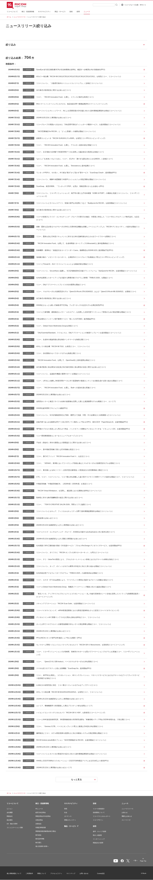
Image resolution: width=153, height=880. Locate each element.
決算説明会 (39, 820)
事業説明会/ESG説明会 (43, 816)
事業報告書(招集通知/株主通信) (45, 831)
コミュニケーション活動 (15, 827)
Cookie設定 (101, 873)
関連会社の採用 (98, 843)
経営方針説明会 (40, 812)
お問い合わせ (84, 873)
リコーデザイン (98, 820)
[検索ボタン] (116, 4)
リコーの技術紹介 (99, 809)
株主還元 (38, 842)
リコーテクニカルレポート (101, 816)
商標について (41, 873)
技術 (94, 803)
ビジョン (10, 809)
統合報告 (10, 820)
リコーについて (12, 803)
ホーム (9, 17)
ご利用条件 (29, 873)
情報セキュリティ (70, 820)
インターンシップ (99, 839)
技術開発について (99, 812)
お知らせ (125, 812)
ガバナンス (68, 816)
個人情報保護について (14, 873)
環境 (65, 809)
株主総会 (38, 835)
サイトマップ (71, 873)
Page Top (143, 861)
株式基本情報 (39, 839)
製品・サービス (70, 826)
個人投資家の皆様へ (42, 846)
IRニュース (39, 809)
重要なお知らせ (127, 816)
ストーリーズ (126, 820)
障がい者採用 (97, 835)
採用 (94, 826)
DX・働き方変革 (12, 824)
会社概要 (10, 812)
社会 (65, 812)
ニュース (125, 803)
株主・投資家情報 (42, 803)
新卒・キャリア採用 (99, 831)
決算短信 (38, 824)
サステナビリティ (71, 803)
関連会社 (10, 816)
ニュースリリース (20, 17)
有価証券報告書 (40, 827)
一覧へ (135, 860)
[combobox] (104, 4)
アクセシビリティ (56, 873)
